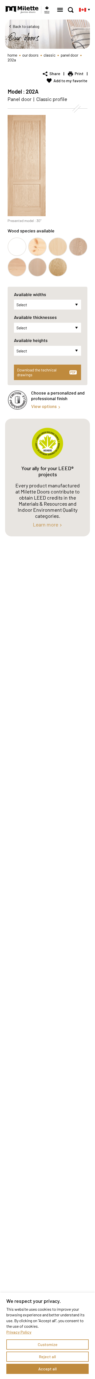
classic (49, 55)
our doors (30, 55)
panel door (69, 55)
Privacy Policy (18, 1332)
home (12, 55)
